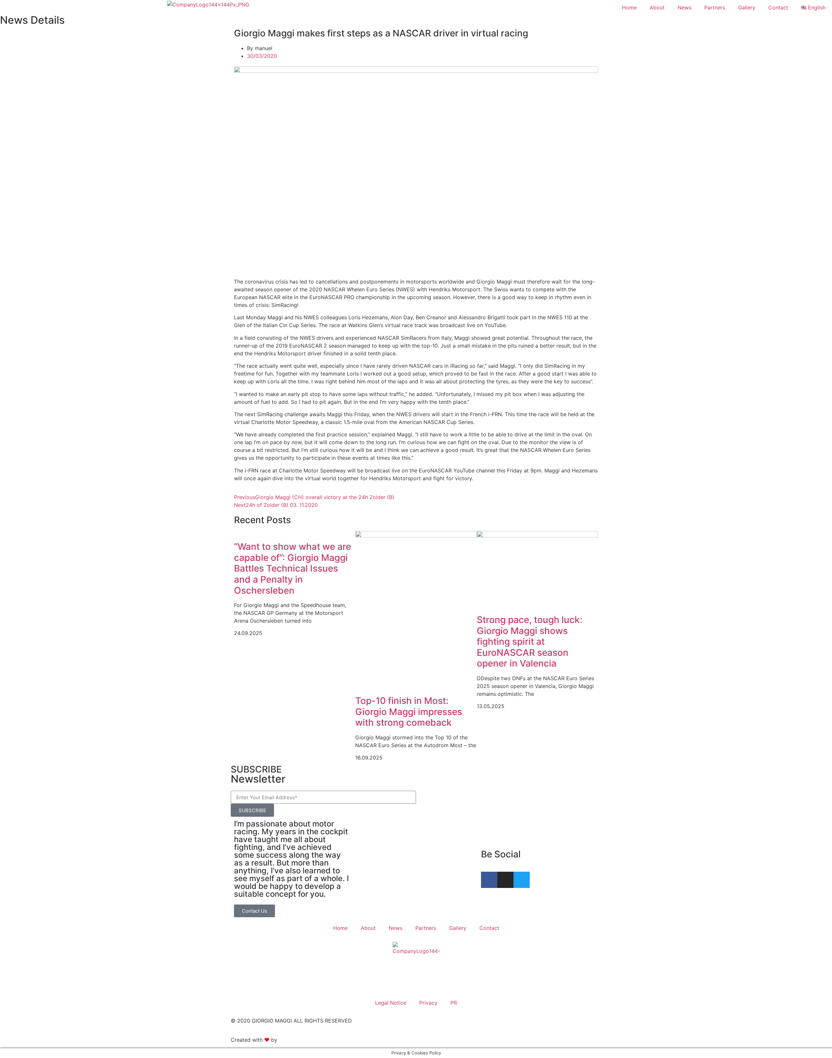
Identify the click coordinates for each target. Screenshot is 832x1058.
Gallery (746, 7)
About (657, 7)
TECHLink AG (295, 1040)
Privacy (428, 1002)
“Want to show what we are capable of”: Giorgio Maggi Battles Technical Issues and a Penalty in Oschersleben (292, 568)
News (684, 7)
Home (629, 7)
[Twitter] (522, 880)
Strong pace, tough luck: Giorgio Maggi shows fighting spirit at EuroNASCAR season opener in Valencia (529, 641)
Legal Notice (390, 1002)
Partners (714, 7)
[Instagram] (505, 880)
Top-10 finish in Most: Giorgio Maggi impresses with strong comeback (408, 711)
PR (453, 1002)
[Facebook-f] (489, 880)
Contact (778, 7)
